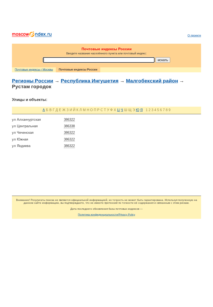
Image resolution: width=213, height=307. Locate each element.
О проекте (194, 35)
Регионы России (32, 81)
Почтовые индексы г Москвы (34, 69)
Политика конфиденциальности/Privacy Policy (106, 214)
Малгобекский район (152, 81)
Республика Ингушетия (89, 81)
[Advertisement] (106, 17)
